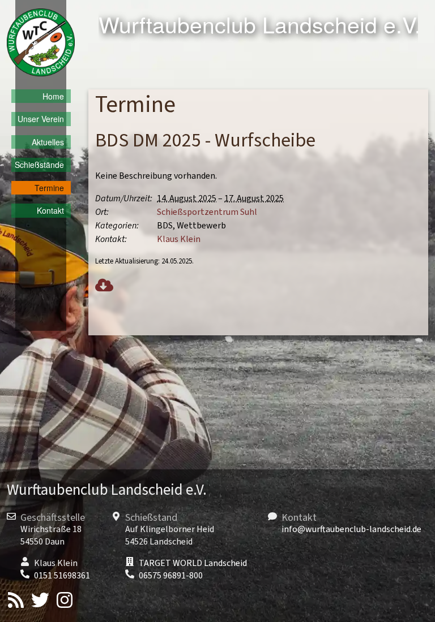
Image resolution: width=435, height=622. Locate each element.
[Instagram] (65, 601)
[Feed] (16, 601)
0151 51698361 (62, 575)
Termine (49, 187)
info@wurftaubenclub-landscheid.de (351, 529)
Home (53, 96)
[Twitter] (40, 601)
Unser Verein (41, 118)
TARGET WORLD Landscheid (193, 563)
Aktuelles (48, 142)
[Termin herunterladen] (104, 286)
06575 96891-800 (171, 575)
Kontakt (50, 210)
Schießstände (39, 164)
